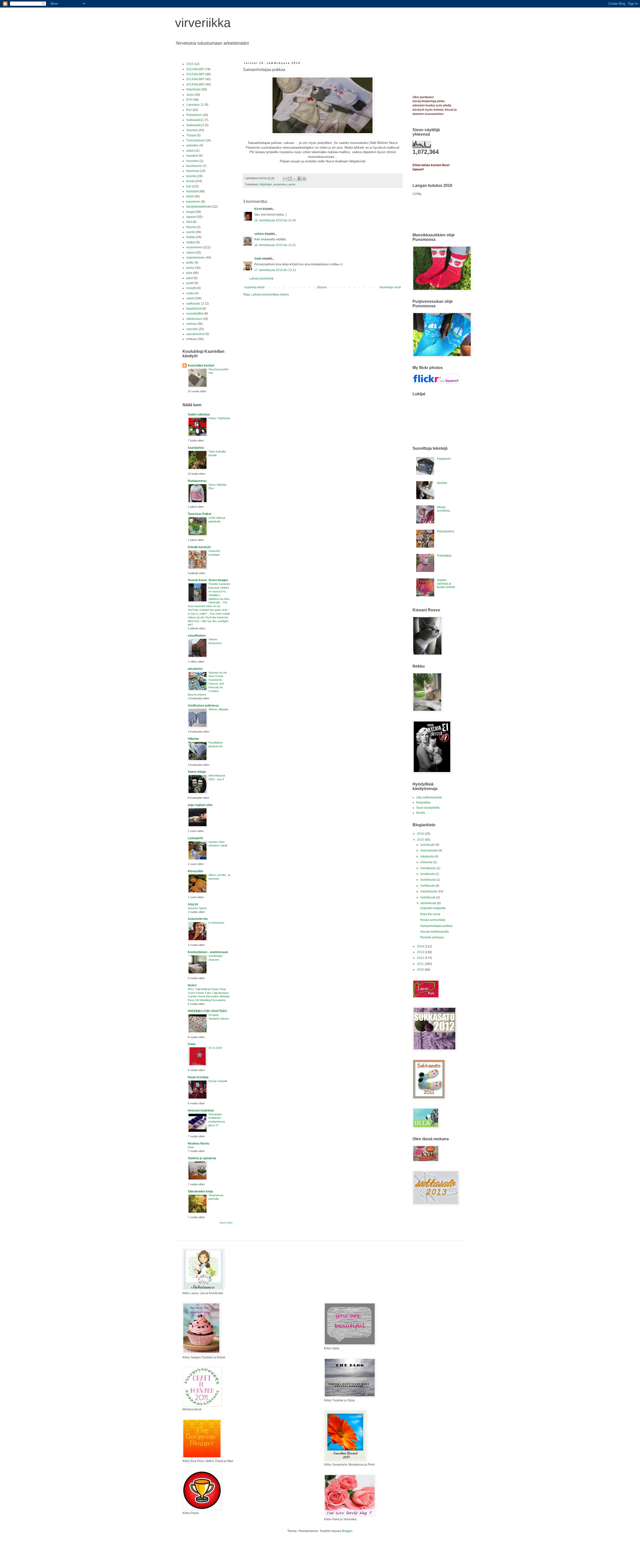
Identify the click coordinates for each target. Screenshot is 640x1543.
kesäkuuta (427, 874)
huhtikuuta (428, 885)
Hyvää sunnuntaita (433, 920)
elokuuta (426, 862)
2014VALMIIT (195, 84)
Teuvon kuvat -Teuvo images (208, 580)
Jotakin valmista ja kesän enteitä (446, 583)
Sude (258, 258)
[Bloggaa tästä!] (290, 178)
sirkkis (259, 234)
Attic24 (193, 904)
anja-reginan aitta (200, 805)
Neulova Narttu (198, 1143)
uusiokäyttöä (195, 313)
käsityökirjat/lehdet (199, 206)
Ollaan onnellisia (443, 508)
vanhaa (191, 324)
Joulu (190, 94)
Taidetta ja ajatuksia (202, 1158)
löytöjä (190, 237)
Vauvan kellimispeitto (434, 931)
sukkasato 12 (195, 303)
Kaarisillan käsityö (201, 365)
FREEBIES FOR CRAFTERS (207, 1011)
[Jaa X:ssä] (294, 178)
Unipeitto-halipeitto (433, 908)
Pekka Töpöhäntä (219, 418)
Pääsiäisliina (445, 531)
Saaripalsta (196, 447)
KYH (189, 99)
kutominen (193, 201)
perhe (292, 184)
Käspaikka (423, 802)
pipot (189, 278)
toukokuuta (428, 879)
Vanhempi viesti (390, 287)
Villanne (193, 739)
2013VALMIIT (195, 79)
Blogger (347, 1531)
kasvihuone (194, 166)
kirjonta (191, 176)
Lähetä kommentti (261, 278)
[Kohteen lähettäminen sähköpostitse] (285, 178)
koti (188, 186)
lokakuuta (427, 856)
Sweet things (197, 771)
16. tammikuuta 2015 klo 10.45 (275, 220)
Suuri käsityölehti (428, 807)
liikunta (191, 227)
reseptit (191, 288)
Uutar (192, 1044)
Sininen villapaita (218, 709)
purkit (190, 283)
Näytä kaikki (226, 1222)
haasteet (192, 155)
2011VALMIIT (195, 69)
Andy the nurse (430, 914)
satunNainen (197, 635)
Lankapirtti (195, 838)
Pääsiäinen (194, 115)
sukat (190, 298)
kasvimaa (192, 171)
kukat (190, 196)
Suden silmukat (199, 414)
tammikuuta (428, 903)
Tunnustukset (195, 140)
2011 (421, 964)
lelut (189, 222)
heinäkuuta (428, 868)
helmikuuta (428, 897)
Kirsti (258, 209)
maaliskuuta (429, 891)
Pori (189, 110)
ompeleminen (195, 257)
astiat (190, 150)
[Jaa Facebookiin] (299, 178)
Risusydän (195, 871)
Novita (420, 812)
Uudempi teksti (254, 287)
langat (190, 212)
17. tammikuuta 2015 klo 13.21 (275, 270)
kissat (190, 181)
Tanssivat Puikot (199, 514)
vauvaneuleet (195, 334)
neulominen (280, 184)
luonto (190, 232)
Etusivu (322, 287)
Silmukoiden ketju (200, 1191)
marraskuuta (429, 850)
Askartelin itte (198, 919)
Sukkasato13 (195, 125)
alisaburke (195, 669)
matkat (190, 242)
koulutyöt (192, 191)
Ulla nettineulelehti (429, 797)
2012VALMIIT (195, 74)
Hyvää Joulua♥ (217, 1081)
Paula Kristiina (198, 1077)
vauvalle (192, 329)
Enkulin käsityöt (199, 547)
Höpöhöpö (265, 184)
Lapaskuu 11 (195, 104)
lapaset (191, 217)
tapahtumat (194, 308)
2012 (421, 958)
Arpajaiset (443, 458)
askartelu (192, 145)
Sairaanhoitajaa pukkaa (436, 926)
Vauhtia (442, 483)
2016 (421, 833)
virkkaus (192, 339)
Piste (191, 1147)
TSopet (191, 135)
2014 (421, 946)
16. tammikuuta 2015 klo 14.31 (275, 245)
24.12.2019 (215, 1047)
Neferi (192, 985)
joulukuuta (428, 844)
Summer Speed (197, 908)
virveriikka (203, 23)
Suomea (192, 130)
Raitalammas (197, 481)
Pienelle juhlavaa (432, 937)
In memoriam (216, 922)
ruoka (190, 293)
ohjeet (190, 252)
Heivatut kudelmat (201, 1110)
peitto (190, 262)
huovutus (192, 161)
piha (189, 273)
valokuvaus (194, 319)
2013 (421, 952)
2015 (421, 839)
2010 (189, 64)
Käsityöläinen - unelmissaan (208, 952)
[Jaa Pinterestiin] (304, 178)
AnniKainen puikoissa (203, 705)
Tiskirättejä (444, 555)
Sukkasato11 (195, 120)
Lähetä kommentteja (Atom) (270, 294)
